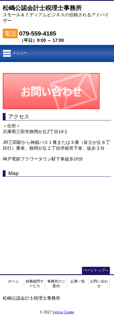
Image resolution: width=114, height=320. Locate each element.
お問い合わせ (99, 283)
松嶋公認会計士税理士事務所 (42, 7)
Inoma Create (63, 312)
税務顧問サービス (35, 283)
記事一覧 (78, 281)
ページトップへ (95, 270)
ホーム (13, 281)
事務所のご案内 (56, 283)
